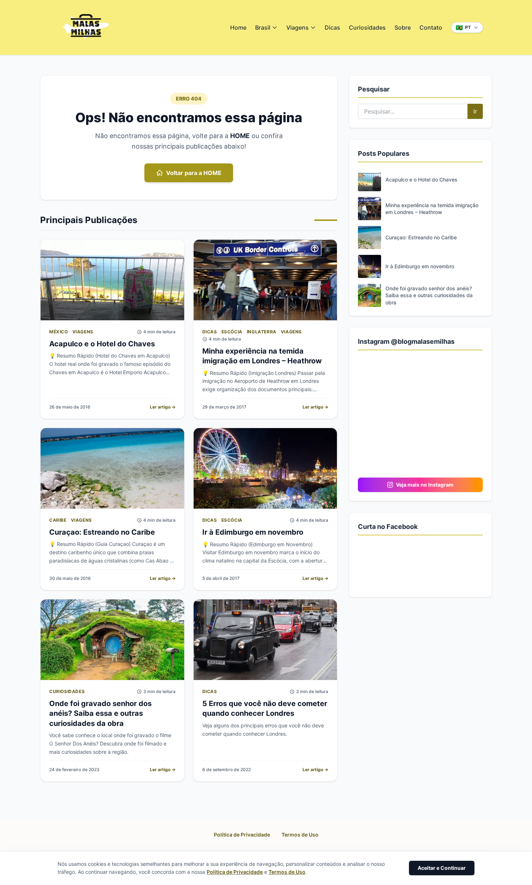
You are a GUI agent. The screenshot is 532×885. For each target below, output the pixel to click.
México (58, 331)
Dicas (332, 27)
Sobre (402, 27)
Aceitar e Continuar (442, 868)
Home (238, 27)
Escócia (231, 331)
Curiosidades (367, 27)
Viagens (297, 27)
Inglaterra (261, 331)
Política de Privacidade (242, 834)
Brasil (262, 27)
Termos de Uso (300, 834)
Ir (475, 111)
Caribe (58, 520)
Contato (430, 27)
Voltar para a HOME (193, 172)
